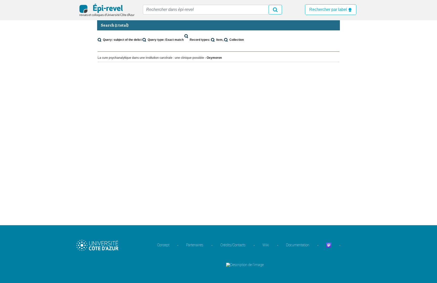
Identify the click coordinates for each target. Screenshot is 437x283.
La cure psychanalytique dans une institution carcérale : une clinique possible (151, 58)
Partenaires (194, 245)
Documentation (297, 245)
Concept (163, 245)
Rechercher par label (328, 9)
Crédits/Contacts (233, 245)
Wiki (266, 245)
